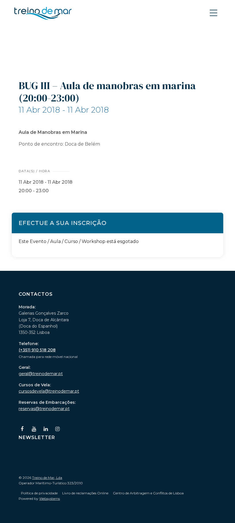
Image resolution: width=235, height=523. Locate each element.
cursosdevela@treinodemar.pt (49, 391)
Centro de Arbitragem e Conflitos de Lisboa (148, 493)
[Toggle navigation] (214, 12)
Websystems (49, 498)
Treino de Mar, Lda (47, 477)
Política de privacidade (39, 493)
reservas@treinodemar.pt (44, 408)
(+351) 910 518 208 (37, 349)
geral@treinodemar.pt (41, 373)
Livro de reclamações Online (85, 493)
